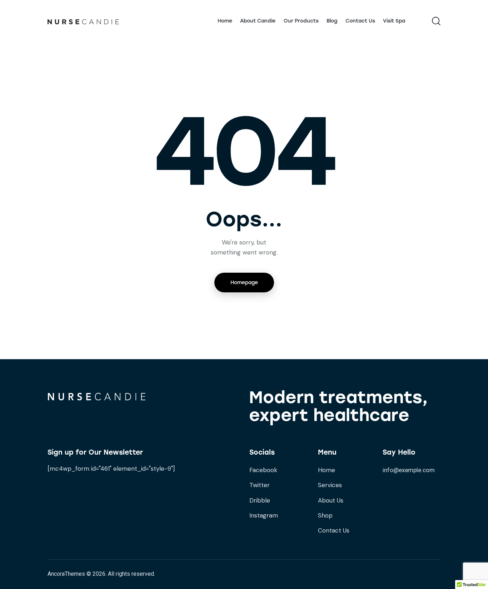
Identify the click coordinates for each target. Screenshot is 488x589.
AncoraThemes (66, 573)
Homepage (244, 282)
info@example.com (409, 470)
